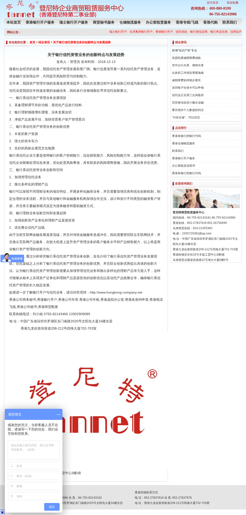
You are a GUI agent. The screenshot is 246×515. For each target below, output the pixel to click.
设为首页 (212, 2)
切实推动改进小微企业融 (188, 102)
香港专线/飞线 (187, 22)
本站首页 (13, 22)
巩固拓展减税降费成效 (186, 58)
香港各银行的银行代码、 (188, 136)
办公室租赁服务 (158, 22)
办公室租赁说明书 (183, 165)
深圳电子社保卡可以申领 (188, 87)
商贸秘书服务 (104, 22)
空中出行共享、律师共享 (188, 65)
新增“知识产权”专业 (184, 50)
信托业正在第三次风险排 (188, 95)
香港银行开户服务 (40, 22)
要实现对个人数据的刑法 (188, 110)
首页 (32, 42)
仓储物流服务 (130, 22)
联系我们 (229, 22)
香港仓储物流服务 (183, 143)
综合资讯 (44, 42)
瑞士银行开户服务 (73, 22)
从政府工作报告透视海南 (188, 72)
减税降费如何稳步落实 (186, 80)
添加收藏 (232, 2)
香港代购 (210, 22)
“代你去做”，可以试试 (186, 117)
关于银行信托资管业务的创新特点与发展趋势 (82, 42)
